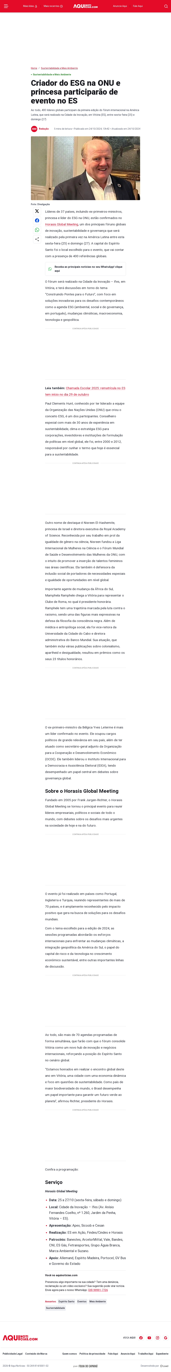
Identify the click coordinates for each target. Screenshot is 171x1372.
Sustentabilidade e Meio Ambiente (59, 68)
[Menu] (6, 6)
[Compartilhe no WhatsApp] (37, 230)
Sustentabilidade (55, 1308)
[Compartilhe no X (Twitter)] (37, 211)
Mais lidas (28, 6)
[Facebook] (141, 1338)
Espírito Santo (66, 1301)
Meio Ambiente (98, 1301)
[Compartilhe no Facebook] (37, 221)
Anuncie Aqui (120, 6)
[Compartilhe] (37, 239)
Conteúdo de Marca (36, 1353)
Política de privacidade (92, 1353)
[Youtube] (149, 1338)
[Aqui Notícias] (85, 6)
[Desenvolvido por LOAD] (164, 1365)
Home (34, 68)
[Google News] (165, 1338)
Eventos (82, 1301)
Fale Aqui (138, 6)
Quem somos (69, 1353)
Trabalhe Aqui (145, 1353)
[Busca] (166, 6)
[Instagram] (157, 1338)
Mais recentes (52, 6)
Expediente (162, 1353)
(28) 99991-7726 (98, 1290)
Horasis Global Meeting (61, 224)
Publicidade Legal (13, 1353)
